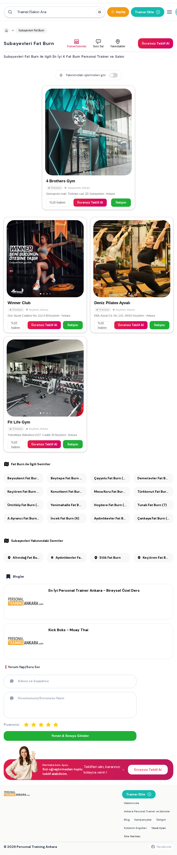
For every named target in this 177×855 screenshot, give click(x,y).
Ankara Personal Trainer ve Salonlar (147, 811)
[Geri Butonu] (126, 132)
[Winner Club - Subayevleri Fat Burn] (45, 275)
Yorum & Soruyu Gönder (70, 736)
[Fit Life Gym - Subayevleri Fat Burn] (45, 394)
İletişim (121, 202)
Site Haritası (132, 836)
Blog (127, 820)
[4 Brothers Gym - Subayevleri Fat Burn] (88, 148)
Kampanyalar (143, 820)
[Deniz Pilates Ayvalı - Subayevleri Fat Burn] (132, 275)
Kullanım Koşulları (135, 828)
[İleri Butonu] (50, 132)
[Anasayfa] (6, 30)
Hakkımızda (131, 803)
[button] (54, 12)
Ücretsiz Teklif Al (90, 202)
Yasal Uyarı (158, 828)
